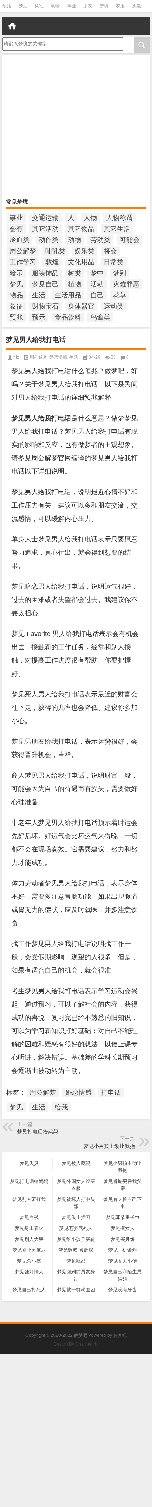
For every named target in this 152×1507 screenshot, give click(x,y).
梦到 (119, 273)
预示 (38, 317)
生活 (38, 295)
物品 (16, 295)
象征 (39, 5)
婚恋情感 (58, 357)
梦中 (97, 273)
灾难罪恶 (126, 284)
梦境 (104, 5)
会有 (16, 229)
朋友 (87, 5)
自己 (97, 295)
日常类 (114, 262)
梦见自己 (45, 284)
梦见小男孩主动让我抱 (109, 1146)
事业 (71, 5)
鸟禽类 (100, 317)
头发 (136, 5)
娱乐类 (84, 251)
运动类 (114, 306)
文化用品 (81, 262)
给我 (61, 1107)
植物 (74, 284)
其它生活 (117, 229)
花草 (119, 295)
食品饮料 (68, 317)
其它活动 (45, 229)
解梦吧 (120, 1335)
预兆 (6, 5)
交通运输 (45, 217)
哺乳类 (55, 251)
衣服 (120, 5)
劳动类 (100, 240)
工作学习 (23, 262)
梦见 (22, 5)
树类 (74, 273)
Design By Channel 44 (76, 1344)
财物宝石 (45, 306)
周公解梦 (23, 251)
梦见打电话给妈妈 (37, 1132)
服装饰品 (45, 273)
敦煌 (52, 262)
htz (16, 357)
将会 (110, 251)
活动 (97, 284)
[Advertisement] (76, 127)
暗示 (16, 273)
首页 (12, 26)
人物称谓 (119, 217)
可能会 (129, 240)
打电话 (111, 1092)
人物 (90, 217)
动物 (55, 5)
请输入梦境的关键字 (23, 39)
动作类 (49, 240)
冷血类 (20, 240)
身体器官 (81, 306)
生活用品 (68, 295)
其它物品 (81, 229)
